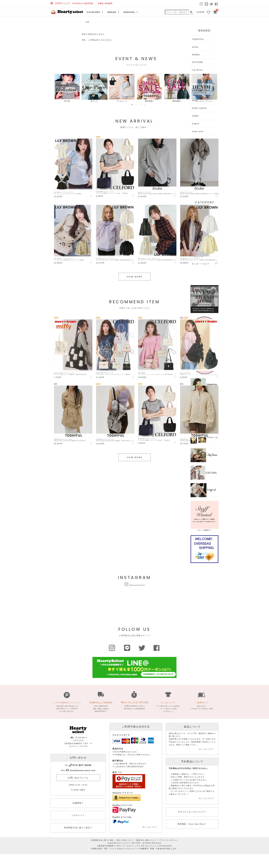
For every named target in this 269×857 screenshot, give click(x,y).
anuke (195, 47)
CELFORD (197, 62)
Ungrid (195, 124)
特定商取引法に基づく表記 (102, 840)
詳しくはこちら (149, 827)
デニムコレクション (204, 101)
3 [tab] (136, 104)
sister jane (197, 131)
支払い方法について (125, 840)
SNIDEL (196, 54)
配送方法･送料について (146, 840)
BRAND (112, 12)
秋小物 (67, 101)
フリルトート (121, 101)
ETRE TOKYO (199, 108)
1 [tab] (128, 104)
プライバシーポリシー (168, 840)
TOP (87, 22)
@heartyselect (137, 585)
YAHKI (195, 116)
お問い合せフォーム (78, 777)
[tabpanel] (67, 88)
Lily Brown (197, 70)
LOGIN (200, 12)
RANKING (129, 12)
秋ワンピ (94, 101)
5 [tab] (144, 104)
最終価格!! (149, 101)
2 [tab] (132, 104)
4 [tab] (140, 104)
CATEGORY (93, 12)
